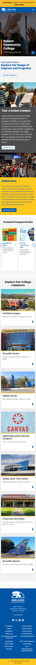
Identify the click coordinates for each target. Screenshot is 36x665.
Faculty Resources (27, 633)
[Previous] (2, 245)
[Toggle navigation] (33, 9)
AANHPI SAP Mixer (7, 244)
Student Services (27, 628)
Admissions (9, 631)
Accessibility (9, 641)
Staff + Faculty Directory (27, 641)
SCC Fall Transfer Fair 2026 (24, 245)
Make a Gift (9, 633)
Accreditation (9, 626)
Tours (27, 646)
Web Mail (9, 649)
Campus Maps (27, 644)
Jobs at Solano (9, 646)
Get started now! (9, 210)
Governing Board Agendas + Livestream (9, 637)
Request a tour (8, 148)
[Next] (34, 245)
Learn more (19, 5)
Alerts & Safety (9, 644)
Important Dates (27, 626)
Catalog (9, 628)
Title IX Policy (18, 663)
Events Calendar (27, 631)
